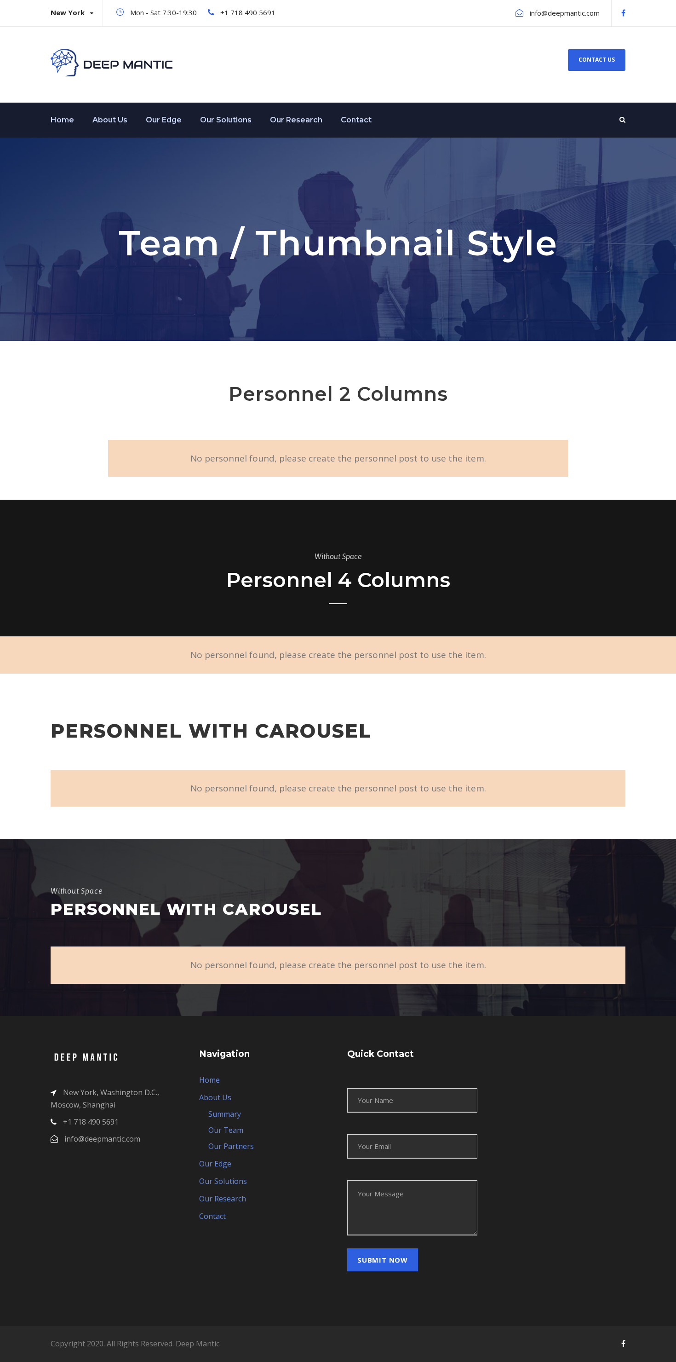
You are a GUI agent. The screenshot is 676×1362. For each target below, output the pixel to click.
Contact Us (597, 59)
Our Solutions (226, 119)
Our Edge (164, 119)
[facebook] (623, 13)
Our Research (296, 119)
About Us (109, 119)
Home (62, 119)
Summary (224, 1114)
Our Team (225, 1130)
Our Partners (231, 1146)
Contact (356, 119)
